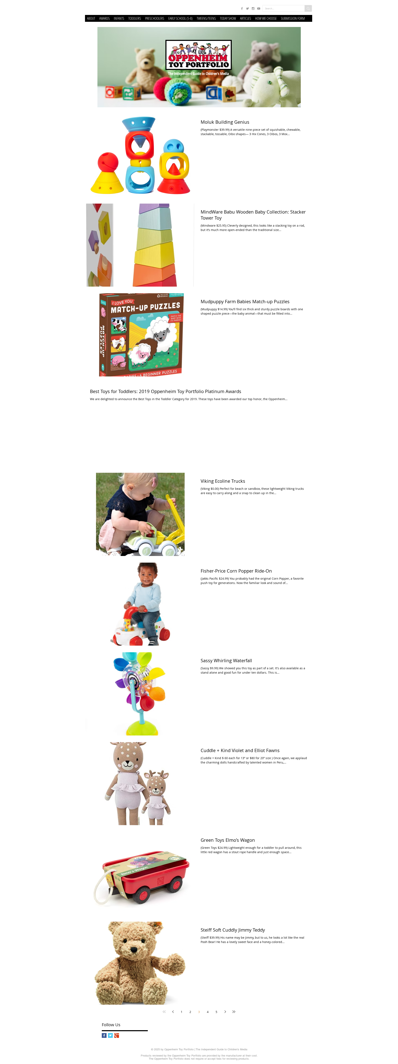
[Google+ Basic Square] (116, 1035)
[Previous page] (173, 1011)
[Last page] (234, 1011)
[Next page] (225, 1011)
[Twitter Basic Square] (110, 1035)
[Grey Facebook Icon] (242, 8)
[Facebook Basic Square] (104, 1035)
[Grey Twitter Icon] (247, 8)
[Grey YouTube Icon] (259, 8)
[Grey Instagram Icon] (253, 8)
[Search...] (308, 8)
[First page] (164, 1011)
